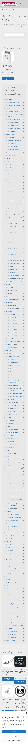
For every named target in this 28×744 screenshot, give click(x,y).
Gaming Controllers (15, 122)
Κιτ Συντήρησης (14, 514)
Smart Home (11, 314)
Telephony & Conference (16, 378)
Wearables (10, 610)
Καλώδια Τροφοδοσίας (16, 233)
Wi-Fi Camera (13, 335)
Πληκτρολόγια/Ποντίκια (16, 278)
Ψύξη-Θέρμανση (12, 344)
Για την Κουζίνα (10, 302)
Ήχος (9, 450)
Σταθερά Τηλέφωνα (13, 625)
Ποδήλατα (12, 551)
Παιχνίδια (8, 563)
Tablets (10, 152)
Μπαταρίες (9, 560)
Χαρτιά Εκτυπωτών (13, 432)
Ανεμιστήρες (13, 347)
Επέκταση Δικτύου (13, 402)
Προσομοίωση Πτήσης (16, 128)
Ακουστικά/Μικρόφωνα (16, 260)
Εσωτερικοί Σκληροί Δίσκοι (15, 215)
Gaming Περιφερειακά (14, 119)
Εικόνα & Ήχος (10, 435)
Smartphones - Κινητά (14, 601)
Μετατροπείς (13, 272)
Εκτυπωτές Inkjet (14, 493)
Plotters (10, 475)
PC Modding (11, 171)
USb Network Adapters (16, 393)
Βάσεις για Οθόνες (14, 263)
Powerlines (13, 411)
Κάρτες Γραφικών (12, 242)
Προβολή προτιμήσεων (14, 740)
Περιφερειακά (13, 508)
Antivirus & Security (15, 186)
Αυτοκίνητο (9, 296)
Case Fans (12, 174)
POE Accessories (14, 369)
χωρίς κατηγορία (10, 640)
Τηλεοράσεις (9, 586)
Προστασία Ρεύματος (12, 576)
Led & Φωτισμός (10, 158)
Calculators (11, 420)
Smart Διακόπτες (14, 332)
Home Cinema (11, 438)
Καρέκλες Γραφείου (13, 429)
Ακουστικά (13, 598)
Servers (8, 284)
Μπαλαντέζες (13, 236)
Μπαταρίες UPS (12, 583)
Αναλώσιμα (11, 423)
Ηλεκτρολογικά (10, 554)
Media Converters (14, 365)
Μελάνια (10, 511)
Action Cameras (14, 460)
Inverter (10, 557)
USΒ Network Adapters (16, 396)
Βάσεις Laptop (14, 146)
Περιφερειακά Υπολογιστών (15, 251)
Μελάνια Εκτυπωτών (15, 517)
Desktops (10, 168)
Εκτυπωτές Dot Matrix (16, 490)
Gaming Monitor (14, 125)
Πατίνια (12, 574)
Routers (12, 371)
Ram (9, 180)
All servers (10, 287)
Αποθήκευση (11, 195)
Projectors (12, 441)
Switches (12, 375)
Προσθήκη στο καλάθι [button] (7, 78)
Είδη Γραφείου (9, 417)
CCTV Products (14, 362)
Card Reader (13, 257)
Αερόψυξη (12, 177)
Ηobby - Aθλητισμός (11, 542)
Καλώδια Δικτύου (12, 414)
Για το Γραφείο (12, 535)
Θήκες (11, 619)
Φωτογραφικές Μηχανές (14, 456)
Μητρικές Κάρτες (12, 248)
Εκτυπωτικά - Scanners (12, 469)
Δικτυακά (8, 353)
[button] (25, 713)
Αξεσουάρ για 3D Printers (14, 105)
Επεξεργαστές (11, 212)
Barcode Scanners (14, 526)
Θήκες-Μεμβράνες (13, 616)
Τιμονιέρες (13, 131)
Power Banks (13, 631)
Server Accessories (13, 290)
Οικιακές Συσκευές (13, 305)
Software (10, 183)
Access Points (13, 405)
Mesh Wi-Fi (13, 408)
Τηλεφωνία (9, 589)
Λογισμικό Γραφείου (15, 189)
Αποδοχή (14, 731)
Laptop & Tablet (10, 134)
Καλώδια (10, 218)
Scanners (12, 529)
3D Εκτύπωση (9, 99)
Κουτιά (10, 245)
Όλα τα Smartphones (15, 607)
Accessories (13, 143)
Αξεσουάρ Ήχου (12, 447)
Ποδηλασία (11, 548)
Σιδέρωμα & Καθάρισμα (14, 341)
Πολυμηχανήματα (13, 520)
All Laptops (11, 137)
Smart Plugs (13, 326)
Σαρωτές (10, 523)
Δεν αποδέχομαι (14, 736)
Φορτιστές (13, 637)
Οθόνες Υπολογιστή (15, 275)
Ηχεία (11, 266)
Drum (11, 481)
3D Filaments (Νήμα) (13, 102)
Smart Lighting (14, 323)
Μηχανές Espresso (15, 308)
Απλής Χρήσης (13, 604)
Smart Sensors (14, 329)
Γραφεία (10, 426)
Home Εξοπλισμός (13, 385)
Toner (9, 478)
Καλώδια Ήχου (14, 227)
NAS (11, 198)
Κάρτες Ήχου (13, 269)
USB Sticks (12, 201)
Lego (9, 566)
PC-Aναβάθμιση (10, 161)
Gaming (8, 108)
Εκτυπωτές (11, 487)
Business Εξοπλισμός (13, 356)
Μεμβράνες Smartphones (16, 622)
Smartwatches (14, 613)
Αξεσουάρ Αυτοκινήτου (14, 299)
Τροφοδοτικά (11, 155)
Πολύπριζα (13, 239)
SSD (9, 192)
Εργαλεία (10, 338)
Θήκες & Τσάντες (14, 149)
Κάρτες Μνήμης (14, 209)
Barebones (11, 165)
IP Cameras (11, 399)
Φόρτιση (10, 628)
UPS (9, 580)
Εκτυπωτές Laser (14, 496)
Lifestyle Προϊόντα (13, 545)
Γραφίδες (8, 350)
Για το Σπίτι (9, 311)
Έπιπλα (8, 533)
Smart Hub (13, 320)
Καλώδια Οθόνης (14, 230)
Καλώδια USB (13, 224)
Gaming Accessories (13, 111)
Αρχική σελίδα (7, 10)
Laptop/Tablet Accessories (15, 140)
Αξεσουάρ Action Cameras (17, 463)
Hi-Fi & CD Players (14, 454)
